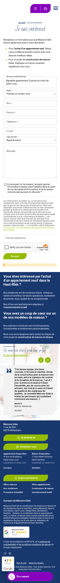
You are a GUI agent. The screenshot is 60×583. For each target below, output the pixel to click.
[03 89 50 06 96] (35, 8)
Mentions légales (36, 563)
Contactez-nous (28, 446)
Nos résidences (10, 489)
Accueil (21, 23)
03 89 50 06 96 (28, 437)
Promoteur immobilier (13, 492)
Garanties (36, 468)
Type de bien (12, 137)
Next (47, 360)
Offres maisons (10, 485)
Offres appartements (41, 485)
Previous (41, 360)
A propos (7, 468)
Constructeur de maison (43, 489)
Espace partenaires (28, 478)
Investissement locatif (42, 492)
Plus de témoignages (15, 355)
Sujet (9, 90)
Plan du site (21, 563)
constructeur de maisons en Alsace (38, 506)
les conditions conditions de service (35, 544)
